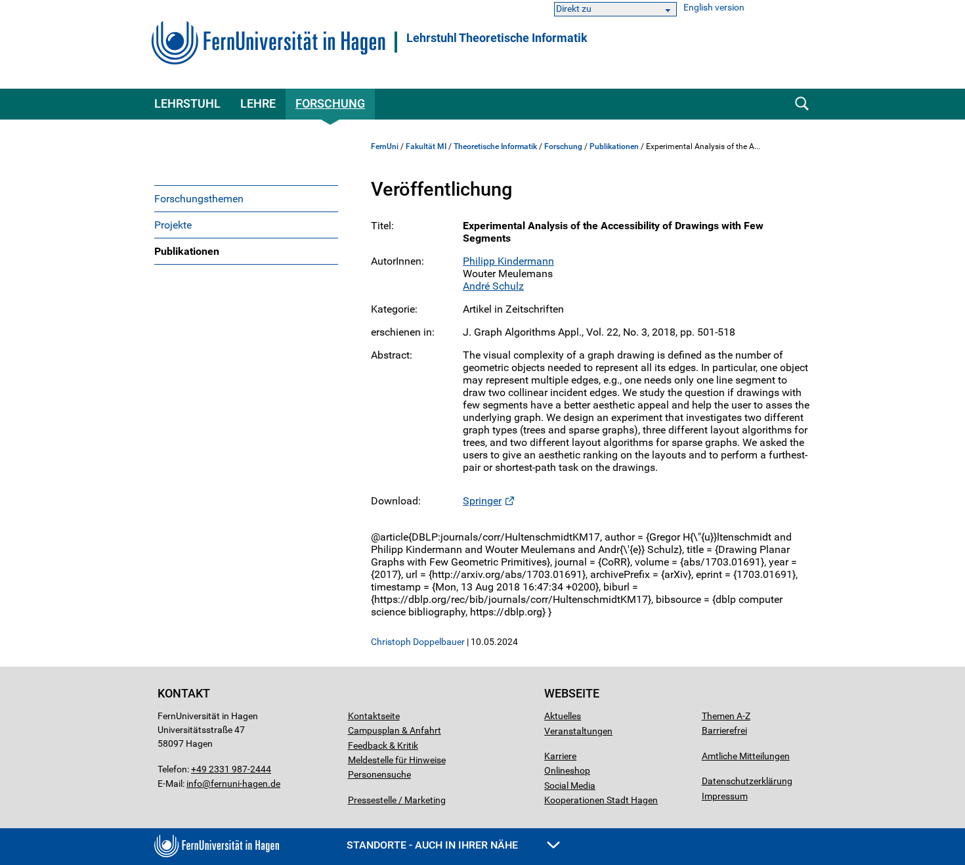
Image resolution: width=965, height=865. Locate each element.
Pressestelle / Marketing (397, 800)
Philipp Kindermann (508, 261)
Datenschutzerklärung (747, 781)
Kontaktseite (374, 716)
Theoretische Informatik (495, 146)
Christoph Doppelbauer (418, 641)
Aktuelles (562, 716)
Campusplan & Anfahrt (394, 730)
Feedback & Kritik (383, 745)
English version (713, 7)
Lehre (258, 103)
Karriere (560, 756)
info (194, 783)
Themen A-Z (726, 716)
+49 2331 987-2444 (231, 769)
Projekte (173, 225)
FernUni (384, 146)
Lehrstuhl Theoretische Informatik (497, 38)
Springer (482, 501)
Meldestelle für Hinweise (397, 760)
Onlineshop (567, 770)
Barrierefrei (724, 730)
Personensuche (379, 774)
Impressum (725, 796)
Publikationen (186, 251)
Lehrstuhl (187, 103)
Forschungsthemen (199, 198)
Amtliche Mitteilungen (746, 756)
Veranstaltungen (578, 731)
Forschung (330, 103)
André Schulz (493, 286)
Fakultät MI (426, 146)
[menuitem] (246, 198)
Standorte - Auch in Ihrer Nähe (434, 845)
